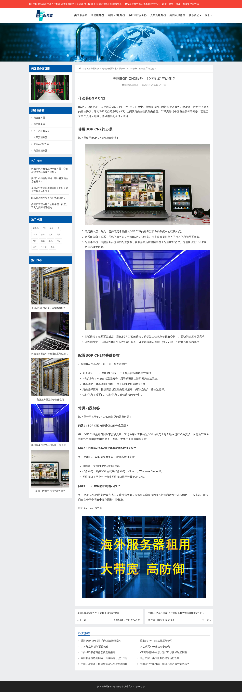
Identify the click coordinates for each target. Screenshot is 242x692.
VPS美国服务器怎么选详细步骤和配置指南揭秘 (166, 652)
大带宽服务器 (158, 15)
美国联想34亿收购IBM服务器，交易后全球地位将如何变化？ (49, 170)
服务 (43, 234)
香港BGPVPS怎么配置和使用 (156, 640)
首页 (84, 68)
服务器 (36, 228)
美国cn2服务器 (116, 15)
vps (35, 234)
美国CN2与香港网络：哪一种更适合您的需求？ (49, 180)
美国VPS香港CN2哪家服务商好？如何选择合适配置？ (49, 189)
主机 (51, 241)
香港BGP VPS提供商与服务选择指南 (101, 640)
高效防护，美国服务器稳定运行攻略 (159, 658)
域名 (51, 234)
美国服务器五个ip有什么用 (50, 399)
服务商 (98, 508)
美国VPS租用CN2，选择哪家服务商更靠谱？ (54, 308)
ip (58, 228)
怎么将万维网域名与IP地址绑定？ (48, 197)
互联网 (44, 247)
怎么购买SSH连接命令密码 (155, 646)
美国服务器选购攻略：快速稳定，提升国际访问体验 (109, 658)
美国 (52, 228)
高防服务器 (97, 15)
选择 (52, 247)
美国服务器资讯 (109, 68)
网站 (58, 241)
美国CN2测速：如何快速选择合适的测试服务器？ (108, 664)
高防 (58, 234)
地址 (43, 241)
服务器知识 (93, 68)
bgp (86, 508)
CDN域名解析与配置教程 (94, 646)
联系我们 (194, 15)
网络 (35, 241)
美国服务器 (80, 15)
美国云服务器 (177, 15)
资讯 (207, 15)
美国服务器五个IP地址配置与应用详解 (50, 353)
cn (91, 508)
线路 (35, 247)
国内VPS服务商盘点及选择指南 (98, 652)
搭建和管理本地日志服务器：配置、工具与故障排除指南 (49, 206)
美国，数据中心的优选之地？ (50, 491)
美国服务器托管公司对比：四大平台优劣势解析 (55, 445)
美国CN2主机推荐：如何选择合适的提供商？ (164, 664)
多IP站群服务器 (137, 15)
